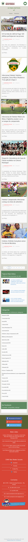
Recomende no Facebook (15, 418)
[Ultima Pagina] (24, 267)
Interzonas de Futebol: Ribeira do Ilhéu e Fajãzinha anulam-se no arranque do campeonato (13, 119)
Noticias (16, 13)
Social (3, 321)
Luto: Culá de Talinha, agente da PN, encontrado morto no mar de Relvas (18, 300)
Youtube (15, 465)
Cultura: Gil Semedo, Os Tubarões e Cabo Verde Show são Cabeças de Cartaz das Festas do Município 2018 (14, 436)
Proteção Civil (5, 384)
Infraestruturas (5, 355)
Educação (4, 381)
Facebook (15, 462)
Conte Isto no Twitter (15, 425)
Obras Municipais (6, 327)
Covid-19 (4, 396)
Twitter (15, 472)
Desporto (17, 39)
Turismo (4, 378)
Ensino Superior (5, 358)
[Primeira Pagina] (4, 267)
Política (3, 364)
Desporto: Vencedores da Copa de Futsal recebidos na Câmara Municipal (13, 160)
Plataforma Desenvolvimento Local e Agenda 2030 (13, 373)
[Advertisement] (14, 524)
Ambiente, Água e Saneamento (9, 333)
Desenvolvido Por (11, 540)
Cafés (3, 349)
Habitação (4, 361)
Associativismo (5, 390)
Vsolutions (18, 540)
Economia (4, 387)
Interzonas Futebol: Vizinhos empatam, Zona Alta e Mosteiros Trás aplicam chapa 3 (13, 77)
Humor (3, 346)
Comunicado (5, 318)
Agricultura (4, 339)
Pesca (3, 393)
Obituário (4, 367)
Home (10, 13)
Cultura (3, 324)
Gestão (3, 352)
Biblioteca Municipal (6, 336)
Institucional (5, 342)
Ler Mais (4, 52)
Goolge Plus (15, 468)
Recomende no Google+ (14, 421)
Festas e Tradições (6, 370)
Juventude (4, 330)
